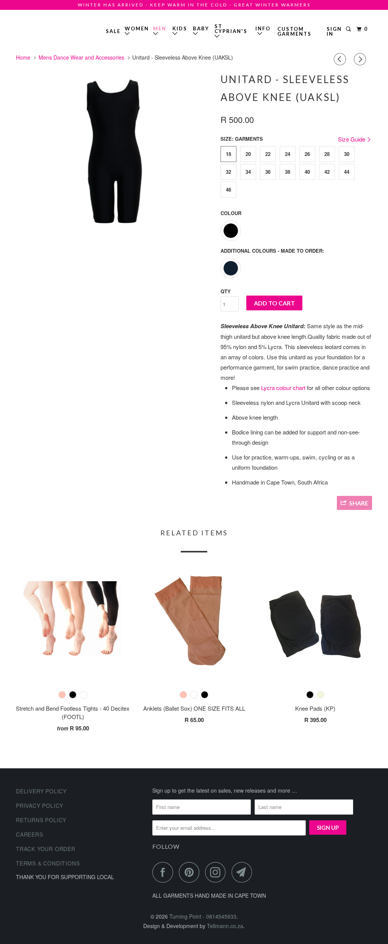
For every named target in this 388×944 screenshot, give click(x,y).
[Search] (349, 29)
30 (346, 153)
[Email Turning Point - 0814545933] (244, 872)
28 (327, 153)
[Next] (361, 59)
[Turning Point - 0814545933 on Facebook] (164, 872)
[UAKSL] (114, 150)
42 (327, 171)
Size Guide (352, 139)
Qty (226, 291)
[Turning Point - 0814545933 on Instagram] (217, 872)
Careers (29, 834)
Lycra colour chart (283, 388)
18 (228, 153)
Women (137, 28)
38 (287, 171)
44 (346, 171)
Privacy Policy (39, 805)
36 (268, 171)
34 (248, 171)
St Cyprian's (230, 28)
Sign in (334, 31)
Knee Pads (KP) (315, 708)
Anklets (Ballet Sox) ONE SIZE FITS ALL (194, 708)
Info (263, 31)
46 (228, 189)
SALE (113, 31)
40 (307, 171)
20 (248, 153)
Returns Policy (41, 820)
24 (287, 153)
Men (159, 28)
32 (228, 171)
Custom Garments (294, 31)
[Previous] (341, 59)
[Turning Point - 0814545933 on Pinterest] (191, 872)
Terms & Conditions (48, 863)
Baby (201, 28)
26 (307, 153)
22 (268, 153)
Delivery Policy (41, 791)
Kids (179, 28)
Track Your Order (45, 849)
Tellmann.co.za (225, 926)
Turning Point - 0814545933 (38, 28)
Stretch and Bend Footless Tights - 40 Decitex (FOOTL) (73, 712)
